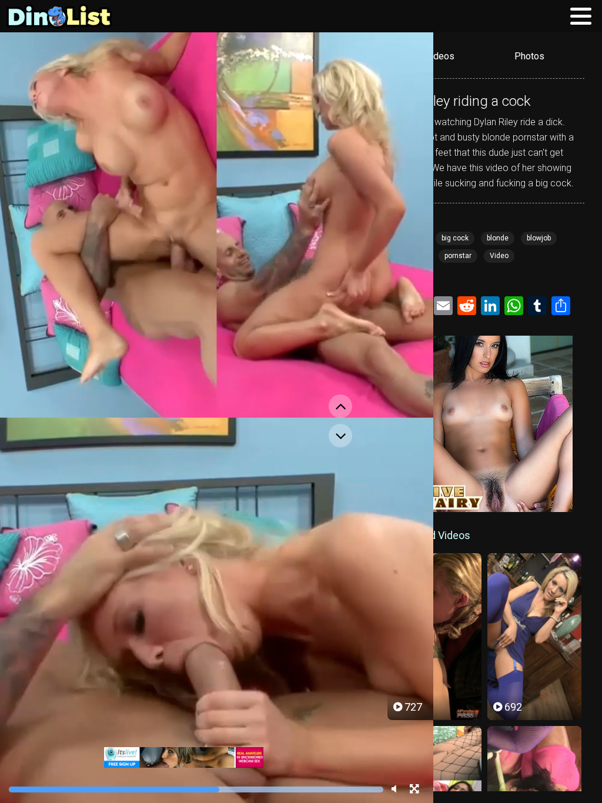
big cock (455, 238)
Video (499, 256)
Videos (439, 56)
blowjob (539, 238)
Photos (529, 56)
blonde (498, 238)
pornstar (457, 256)
